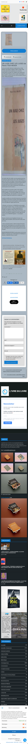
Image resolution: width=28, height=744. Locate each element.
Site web (6, 351)
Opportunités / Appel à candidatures (9, 698)
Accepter (14, 731)
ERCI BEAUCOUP (14, 302)
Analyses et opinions (5, 651)
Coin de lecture (6, 60)
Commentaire (7, 326)
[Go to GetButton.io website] (25, 742)
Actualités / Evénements (6, 648)
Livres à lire (3, 692)
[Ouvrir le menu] (2, 25)
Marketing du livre (5, 695)
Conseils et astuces (5, 668)
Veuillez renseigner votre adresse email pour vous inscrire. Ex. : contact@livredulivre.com (14, 419)
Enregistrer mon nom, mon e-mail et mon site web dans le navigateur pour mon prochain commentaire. (14, 358)
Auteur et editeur (4, 654)
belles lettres (4, 657)
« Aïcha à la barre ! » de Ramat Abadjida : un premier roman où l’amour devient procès (12, 552)
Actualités (3, 645)
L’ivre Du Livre (4, 1)
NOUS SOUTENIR (14, 297)
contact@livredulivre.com (9, 450)
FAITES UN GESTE (14, 293)
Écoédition (3, 677)
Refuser (14, 735)
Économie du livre (5, 680)
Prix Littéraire (4, 704)
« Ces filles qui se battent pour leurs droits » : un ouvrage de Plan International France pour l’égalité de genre (13, 581)
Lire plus (10, 268)
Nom (5, 340)
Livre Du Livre (8, 57)
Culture (2, 671)
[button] (26, 708)
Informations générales (6, 686)
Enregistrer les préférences (14, 738)
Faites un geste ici (14, 50)
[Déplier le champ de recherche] (11, 25)
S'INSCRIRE (8, 422)
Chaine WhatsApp (5, 497)
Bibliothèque (4, 660)
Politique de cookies (9, 742)
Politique (3, 701)
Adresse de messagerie (9, 345)
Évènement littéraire (5, 683)
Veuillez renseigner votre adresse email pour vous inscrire (13, 412)
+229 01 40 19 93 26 (6, 494)
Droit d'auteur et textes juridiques (8, 674)
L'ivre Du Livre (18, 391)
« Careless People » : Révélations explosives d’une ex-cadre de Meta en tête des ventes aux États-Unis (13, 567)
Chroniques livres (5, 663)
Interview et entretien (5, 689)
